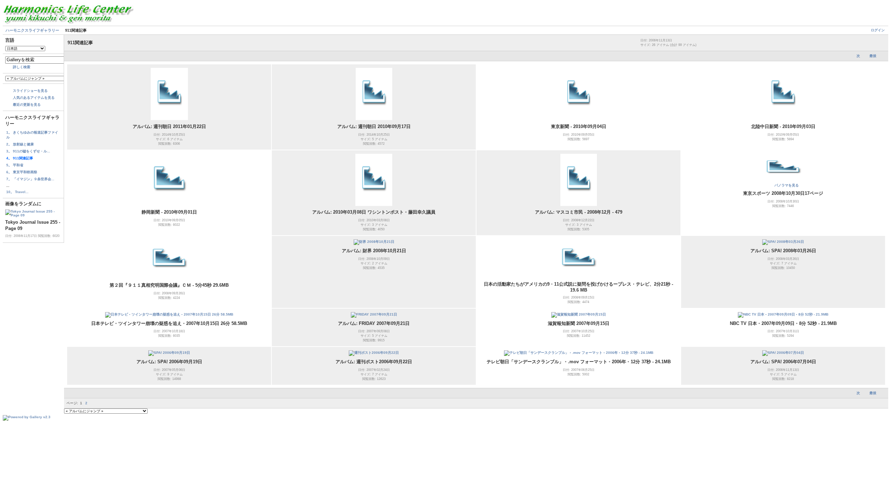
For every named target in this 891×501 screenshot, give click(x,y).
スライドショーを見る (30, 91)
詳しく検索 (21, 67)
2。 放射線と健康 (20, 144)
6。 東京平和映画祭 (21, 172)
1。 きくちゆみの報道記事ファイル (32, 134)
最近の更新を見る (27, 104)
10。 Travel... (17, 192)
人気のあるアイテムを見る (34, 98)
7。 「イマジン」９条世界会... (30, 179)
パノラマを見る (786, 185)
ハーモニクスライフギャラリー (32, 30)
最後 (872, 56)
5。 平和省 (14, 165)
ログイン (878, 30)
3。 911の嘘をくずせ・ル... (28, 151)
